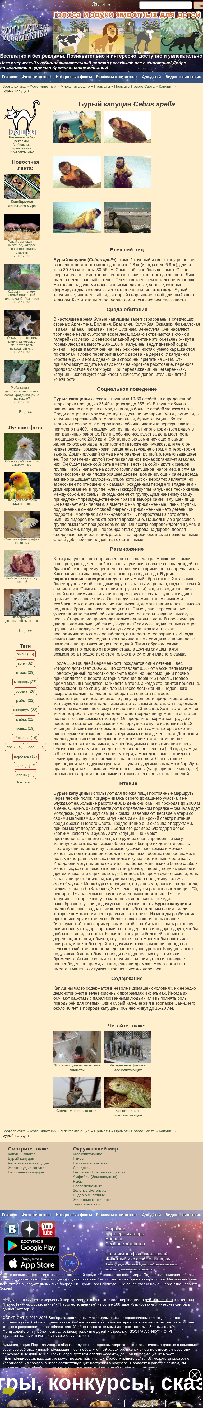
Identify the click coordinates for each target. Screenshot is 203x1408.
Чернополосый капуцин (28, 1163)
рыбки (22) (25, 700)
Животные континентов (93, 1199)
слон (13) (36, 747)
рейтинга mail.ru (159, 1300)
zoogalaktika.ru (59, 1344)
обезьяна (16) (25, 738)
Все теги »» (25, 782)
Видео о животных (183, 76)
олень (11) (25, 775)
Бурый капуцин (21, 1158)
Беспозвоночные (87, 1186)
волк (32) (25, 663)
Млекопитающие (87, 1154)
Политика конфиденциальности (136, 1254)
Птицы (78, 1158)
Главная (9, 76)
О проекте (115, 1229)
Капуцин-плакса (22, 1154)
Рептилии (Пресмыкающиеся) (99, 1172)
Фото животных (37, 76)
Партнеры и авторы (125, 1234)
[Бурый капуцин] (77, 127)
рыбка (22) (25, 719)
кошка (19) (25, 728)
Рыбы (78, 1181)
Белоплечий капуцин (26, 1172)
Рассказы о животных (116, 76)
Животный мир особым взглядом (138, 1259)
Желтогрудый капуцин (27, 1168)
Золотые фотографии (92, 1190)
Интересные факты (74, 76)
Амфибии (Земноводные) (95, 1177)
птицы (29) (25, 672)
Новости (113, 1239)
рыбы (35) (25, 654)
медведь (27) (25, 682)
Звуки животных (86, 1204)
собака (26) (25, 691)
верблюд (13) (25, 756)
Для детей (151, 76)
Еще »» (25, 412)
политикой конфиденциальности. (130, 1367)
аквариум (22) (25, 710)
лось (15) (14, 747)
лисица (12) (25, 766)
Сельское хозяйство (125, 1244)
